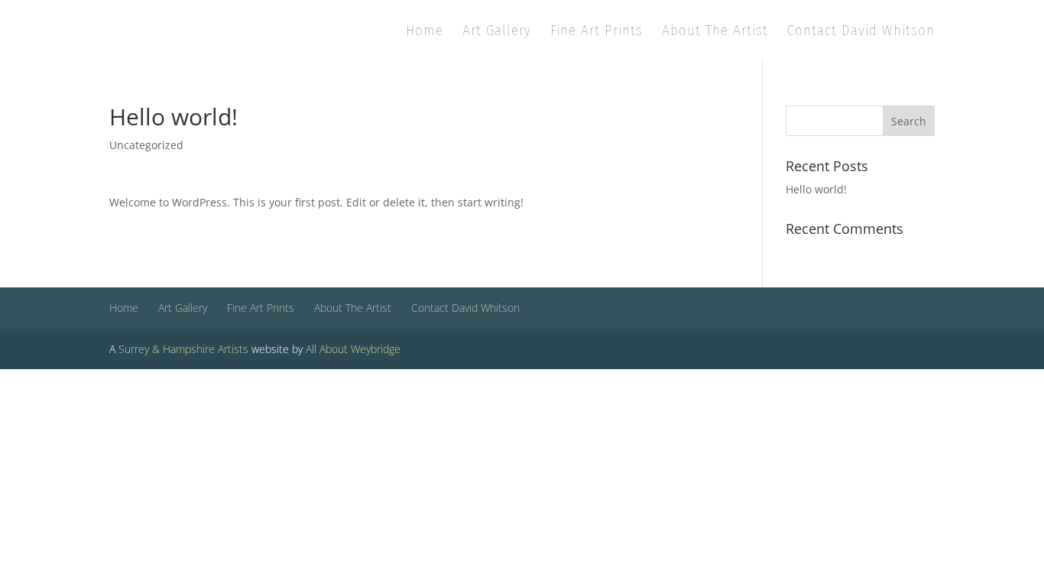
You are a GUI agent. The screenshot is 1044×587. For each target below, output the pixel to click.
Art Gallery (496, 32)
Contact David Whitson (861, 32)
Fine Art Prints (596, 32)
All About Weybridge (353, 349)
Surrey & (139, 349)
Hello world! (816, 189)
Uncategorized (146, 145)
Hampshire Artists (205, 349)
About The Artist (715, 32)
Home (424, 32)
